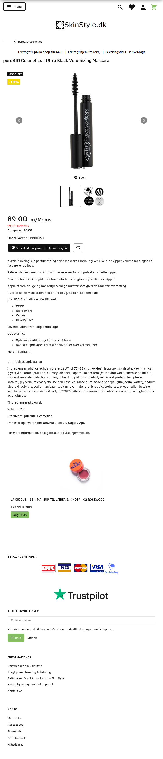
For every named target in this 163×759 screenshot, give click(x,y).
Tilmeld (16, 638)
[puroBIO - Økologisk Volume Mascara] (81, 120)
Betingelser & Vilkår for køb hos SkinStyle (36, 678)
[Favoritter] (131, 7)
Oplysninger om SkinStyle (25, 666)
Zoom (83, 177)
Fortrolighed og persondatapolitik (31, 684)
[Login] (143, 7)
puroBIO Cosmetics (38, 416)
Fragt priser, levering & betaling (29, 672)
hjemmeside (80, 432)
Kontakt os (15, 691)
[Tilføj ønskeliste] (78, 247)
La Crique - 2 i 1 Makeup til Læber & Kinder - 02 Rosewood (57, 499)
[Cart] (154, 7)
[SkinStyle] (81, 24)
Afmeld (33, 638)
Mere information (19, 351)
